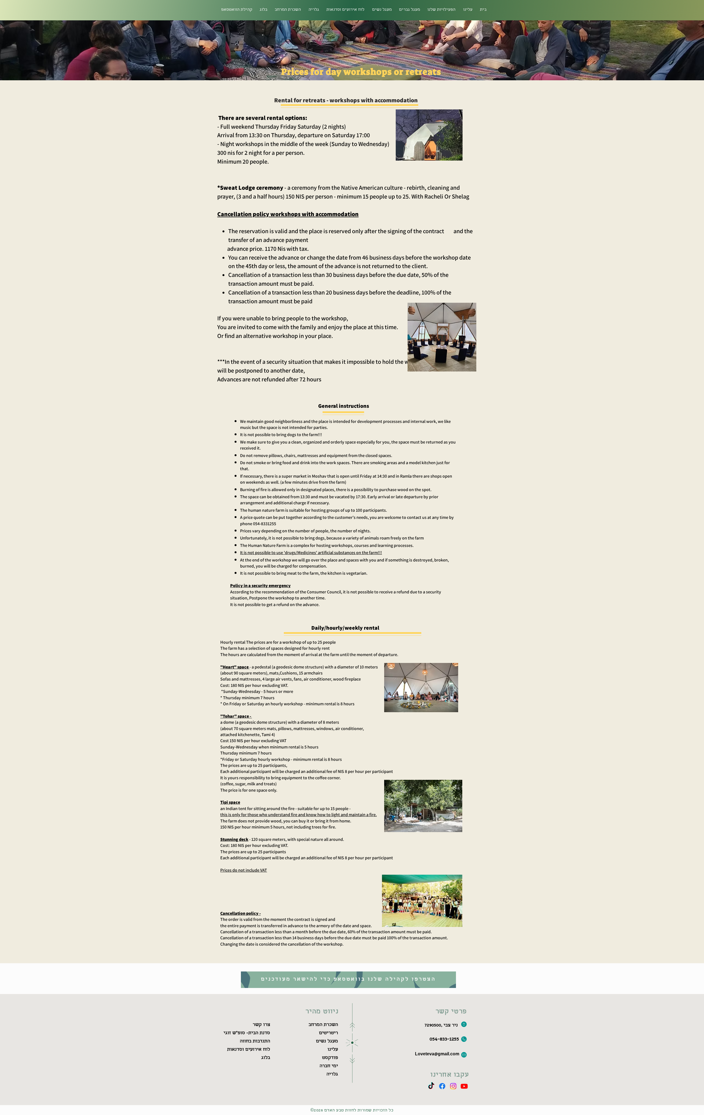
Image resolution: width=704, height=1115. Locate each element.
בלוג (265, 1058)
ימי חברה (329, 1066)
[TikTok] (431, 1086)
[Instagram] (453, 1086)
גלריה (332, 1074)
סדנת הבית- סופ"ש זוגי (247, 1033)
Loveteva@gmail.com (437, 1054)
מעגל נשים (327, 1041)
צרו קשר (261, 1025)
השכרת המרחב (323, 1025)
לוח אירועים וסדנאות (248, 1049)
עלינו (333, 1049)
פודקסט (330, 1058)
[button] (288, 10)
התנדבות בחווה (255, 1041)
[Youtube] (464, 1086)
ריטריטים (328, 1033)
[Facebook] (442, 1086)
